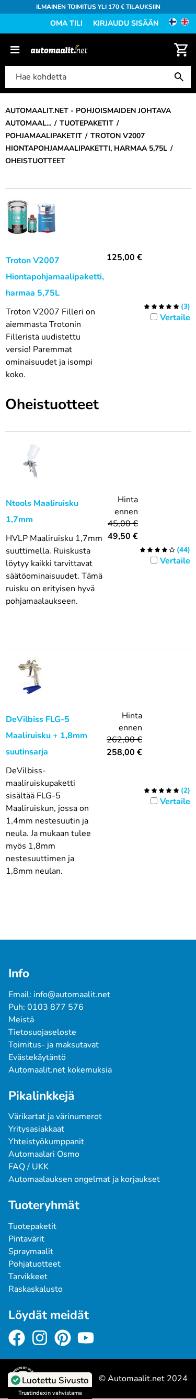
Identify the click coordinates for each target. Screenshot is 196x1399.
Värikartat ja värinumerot (55, 1116)
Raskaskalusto (35, 1289)
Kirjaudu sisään (125, 23)
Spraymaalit (30, 1251)
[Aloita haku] (181, 77)
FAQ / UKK (28, 1166)
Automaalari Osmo (43, 1154)
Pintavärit (26, 1239)
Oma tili (66, 23)
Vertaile (175, 317)
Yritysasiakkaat (36, 1129)
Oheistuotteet (52, 405)
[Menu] (15, 49)
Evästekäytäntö (37, 1057)
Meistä (21, 1019)
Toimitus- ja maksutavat (53, 1045)
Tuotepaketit (32, 1226)
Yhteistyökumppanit (46, 1141)
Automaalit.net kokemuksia (60, 1070)
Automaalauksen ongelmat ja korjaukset (84, 1179)
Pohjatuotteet (34, 1264)
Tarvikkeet (28, 1276)
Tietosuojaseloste (42, 1032)
